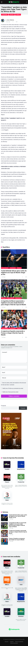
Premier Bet (21, 482)
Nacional (11, 14)
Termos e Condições (19, 641)
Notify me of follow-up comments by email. (13, 388)
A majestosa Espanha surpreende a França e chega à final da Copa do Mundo (13, 333)
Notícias (18, 14)
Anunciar (6, 641)
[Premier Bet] (21, 480)
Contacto (12, 641)
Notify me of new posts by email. (10, 392)
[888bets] (7, 583)
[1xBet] (21, 583)
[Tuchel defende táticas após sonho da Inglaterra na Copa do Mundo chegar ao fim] (14, 259)
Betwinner (21, 616)
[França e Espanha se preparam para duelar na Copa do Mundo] (4, 544)
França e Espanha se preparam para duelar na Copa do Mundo (17, 539)
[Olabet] (7, 498)
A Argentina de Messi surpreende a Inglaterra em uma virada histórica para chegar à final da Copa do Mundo (13, 302)
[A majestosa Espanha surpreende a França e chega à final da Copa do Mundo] (14, 319)
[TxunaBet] (7, 467)
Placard (7, 482)
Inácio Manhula (10, 20)
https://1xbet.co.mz (5, 633)
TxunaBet (7, 469)
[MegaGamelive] (21, 467)
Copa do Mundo (5, 267)
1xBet (21, 584)
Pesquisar (3, 405)
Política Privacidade (14, 643)
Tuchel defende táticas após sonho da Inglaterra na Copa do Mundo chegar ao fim (14, 272)
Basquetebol (4, 14)
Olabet (7, 500)
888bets (7, 584)
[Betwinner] (21, 614)
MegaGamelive (21, 469)
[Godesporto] (14, 2)
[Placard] (7, 480)
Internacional (12, 267)
